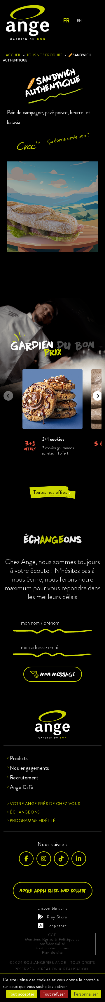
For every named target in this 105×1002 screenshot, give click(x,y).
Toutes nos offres (52, 492)
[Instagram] (43, 858)
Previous (6, 394)
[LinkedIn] (78, 858)
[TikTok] (61, 858)
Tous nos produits (44, 55)
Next (96, 394)
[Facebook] (26, 858)
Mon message (58, 674)
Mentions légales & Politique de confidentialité (52, 941)
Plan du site (52, 952)
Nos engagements (29, 768)
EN (79, 20)
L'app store (57, 926)
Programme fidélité (33, 820)
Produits (19, 758)
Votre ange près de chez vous (45, 803)
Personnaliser (86, 994)
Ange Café (21, 787)
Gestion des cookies (52, 948)
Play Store (57, 917)
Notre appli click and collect (52, 890)
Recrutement (24, 777)
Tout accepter (21, 994)
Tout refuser (54, 994)
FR (66, 20)
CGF (52, 935)
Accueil (13, 55)
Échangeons (25, 812)
